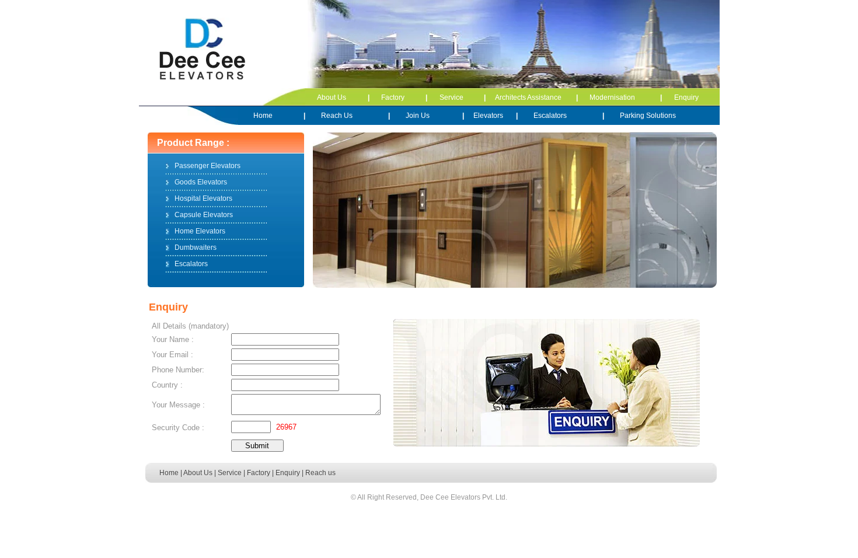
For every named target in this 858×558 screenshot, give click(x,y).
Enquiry (686, 97)
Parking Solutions (648, 115)
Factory (392, 97)
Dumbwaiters (196, 247)
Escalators (550, 115)
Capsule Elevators (204, 215)
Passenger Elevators (207, 166)
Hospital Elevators (203, 198)
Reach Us (337, 115)
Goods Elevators (201, 182)
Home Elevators (200, 231)
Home (263, 115)
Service (451, 97)
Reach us (320, 473)
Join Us (418, 115)
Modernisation (612, 97)
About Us (331, 97)
